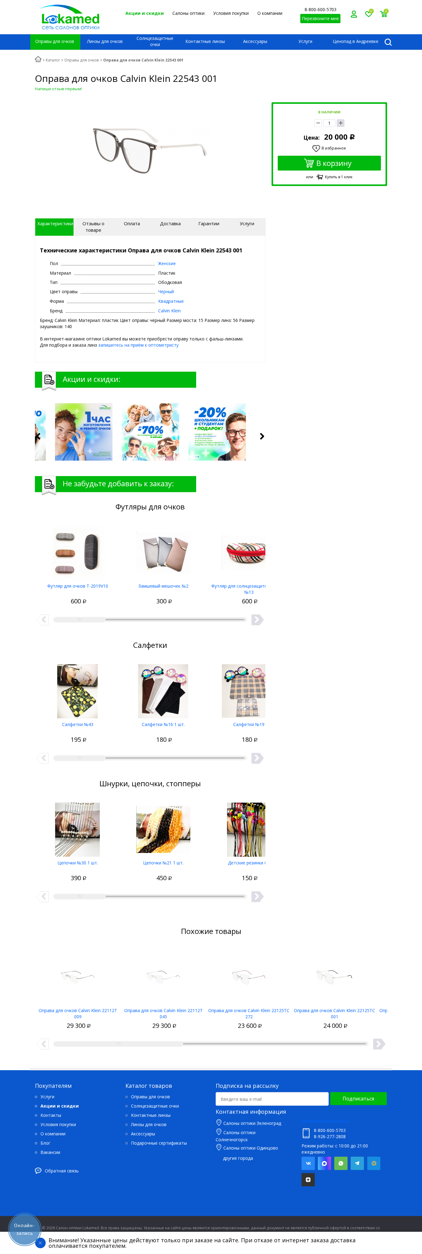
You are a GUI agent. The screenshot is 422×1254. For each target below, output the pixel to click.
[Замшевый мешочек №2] (163, 550)
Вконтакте (308, 1163)
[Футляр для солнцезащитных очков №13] (249, 550)
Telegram (357, 1163)
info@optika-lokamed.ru (325, 1121)
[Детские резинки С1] (249, 827)
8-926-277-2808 (330, 1136)
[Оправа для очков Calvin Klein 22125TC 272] (249, 975)
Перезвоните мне (320, 18)
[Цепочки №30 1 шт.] (77, 827)
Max (324, 1163)
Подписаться (358, 1098)
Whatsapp (341, 1163)
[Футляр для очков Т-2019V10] (77, 550)
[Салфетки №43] (77, 689)
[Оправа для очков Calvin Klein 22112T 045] (163, 975)
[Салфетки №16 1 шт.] (163, 689)
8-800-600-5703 (320, 9)
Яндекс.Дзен (308, 1179)
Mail (373, 1163)
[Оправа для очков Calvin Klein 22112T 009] (77, 975)
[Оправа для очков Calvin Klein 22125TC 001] (334, 975)
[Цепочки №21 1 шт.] (163, 827)
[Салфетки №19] (249, 689)
